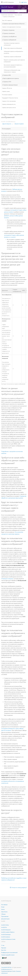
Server (3, 909)
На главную (4, 904)
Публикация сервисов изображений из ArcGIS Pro (13, 52)
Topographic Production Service (10, 98)
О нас (2, 945)
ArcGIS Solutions (5, 937)
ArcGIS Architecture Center (8, 939)
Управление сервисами (7, 14)
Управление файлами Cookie (8, 971)
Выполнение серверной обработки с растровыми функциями (13, 66)
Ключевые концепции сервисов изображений (12, 44)
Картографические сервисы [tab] (11, 78)
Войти (25, 2)
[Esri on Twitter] (2, 963)
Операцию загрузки (7, 578)
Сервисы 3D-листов (7, 88)
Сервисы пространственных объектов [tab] (13, 23)
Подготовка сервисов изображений (13, 48)
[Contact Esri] (10, 963)
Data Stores (4, 911)
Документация (5, 919)
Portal (2, 907)
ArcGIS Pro (4, 927)
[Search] (20, 2)
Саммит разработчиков (7, 955)
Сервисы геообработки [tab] (10, 36)
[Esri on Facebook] (5, 963)
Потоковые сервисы (7, 94)
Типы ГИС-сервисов (7, 20)
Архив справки (19, 123)
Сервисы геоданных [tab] (8, 30)
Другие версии (6, 123)
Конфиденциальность (6, 969)
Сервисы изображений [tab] (9, 39)
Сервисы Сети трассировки (9, 101)
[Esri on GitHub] (7, 963)
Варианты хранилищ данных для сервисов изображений (14, 60)
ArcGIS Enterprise (8, 2)
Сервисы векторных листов (9, 107)
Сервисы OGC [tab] (7, 81)
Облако (3, 914)
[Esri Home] (4, 958)
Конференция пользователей (9, 952)
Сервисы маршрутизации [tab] (10, 85)
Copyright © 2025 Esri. (6, 967)
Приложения (4, 916)
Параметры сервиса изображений (12, 56)
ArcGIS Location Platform (7, 932)
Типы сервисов (18, 14)
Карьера (3, 947)
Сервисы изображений (8, 16)
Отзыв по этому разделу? (19, 887)
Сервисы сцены (6, 91)
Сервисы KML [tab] (7, 75)
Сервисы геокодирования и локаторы (11, 27)
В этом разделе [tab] (6, 128)
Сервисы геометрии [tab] (9, 33)
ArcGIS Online (5, 925)
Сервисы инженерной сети (9, 104)
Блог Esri (3, 950)
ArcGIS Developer (6, 934)
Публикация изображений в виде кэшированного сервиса (12, 71)
